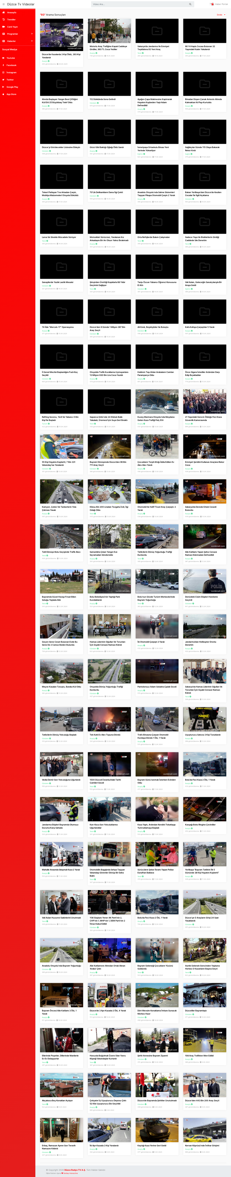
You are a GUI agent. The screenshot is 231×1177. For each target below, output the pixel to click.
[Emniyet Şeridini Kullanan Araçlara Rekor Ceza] (204, 446)
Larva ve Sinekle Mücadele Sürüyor (59, 237)
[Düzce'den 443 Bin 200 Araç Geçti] (204, 1085)
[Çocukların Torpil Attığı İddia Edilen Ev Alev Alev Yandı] (157, 446)
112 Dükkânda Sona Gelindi (103, 99)
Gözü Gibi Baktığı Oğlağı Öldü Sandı (107, 147)
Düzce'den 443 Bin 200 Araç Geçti (202, 1100)
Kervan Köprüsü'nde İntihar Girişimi (202, 1145)
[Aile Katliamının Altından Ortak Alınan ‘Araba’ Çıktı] (109, 950)
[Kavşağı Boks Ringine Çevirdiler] (204, 809)
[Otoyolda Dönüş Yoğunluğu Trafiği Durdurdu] (109, 671)
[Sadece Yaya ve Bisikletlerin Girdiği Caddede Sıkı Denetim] (204, 221)
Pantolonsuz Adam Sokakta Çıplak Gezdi (157, 686)
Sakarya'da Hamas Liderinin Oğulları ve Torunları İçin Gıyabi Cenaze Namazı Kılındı (203, 689)
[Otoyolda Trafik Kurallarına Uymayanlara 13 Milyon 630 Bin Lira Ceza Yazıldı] (109, 356)
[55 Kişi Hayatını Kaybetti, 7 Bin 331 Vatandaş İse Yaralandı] (61, 446)
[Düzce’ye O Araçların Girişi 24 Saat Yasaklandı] (204, 902)
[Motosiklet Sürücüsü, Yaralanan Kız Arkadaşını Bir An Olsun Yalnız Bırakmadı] (109, 221)
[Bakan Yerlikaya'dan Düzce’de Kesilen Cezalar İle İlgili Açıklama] (204, 176)
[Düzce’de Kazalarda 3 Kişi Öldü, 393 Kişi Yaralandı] (61, 34)
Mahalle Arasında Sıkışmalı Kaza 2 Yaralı (61, 869)
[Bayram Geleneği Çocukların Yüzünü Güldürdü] (157, 950)
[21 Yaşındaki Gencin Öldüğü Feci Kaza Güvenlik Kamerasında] (204, 401)
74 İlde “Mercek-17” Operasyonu (58, 327)
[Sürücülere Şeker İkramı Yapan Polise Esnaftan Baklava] (157, 854)
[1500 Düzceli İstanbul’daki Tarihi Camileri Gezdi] (109, 764)
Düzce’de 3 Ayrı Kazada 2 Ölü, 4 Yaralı (108, 1010)
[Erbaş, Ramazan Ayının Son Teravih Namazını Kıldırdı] (61, 1130)
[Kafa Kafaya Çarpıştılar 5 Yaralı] (204, 311)
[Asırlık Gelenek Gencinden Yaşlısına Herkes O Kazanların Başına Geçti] (204, 950)
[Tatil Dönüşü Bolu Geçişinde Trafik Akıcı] (61, 536)
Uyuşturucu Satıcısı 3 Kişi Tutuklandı (202, 734)
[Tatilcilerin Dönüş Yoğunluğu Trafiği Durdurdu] (157, 536)
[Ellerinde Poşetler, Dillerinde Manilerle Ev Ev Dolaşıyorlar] (61, 1040)
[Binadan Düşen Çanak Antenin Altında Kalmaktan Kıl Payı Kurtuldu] (204, 83)
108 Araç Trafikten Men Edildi (199, 1055)
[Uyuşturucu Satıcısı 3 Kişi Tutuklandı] (204, 719)
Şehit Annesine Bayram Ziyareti (153, 1055)
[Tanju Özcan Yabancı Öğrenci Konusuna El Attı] (157, 266)
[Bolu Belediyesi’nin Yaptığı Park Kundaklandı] (109, 581)
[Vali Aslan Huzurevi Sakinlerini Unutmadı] (61, 902)
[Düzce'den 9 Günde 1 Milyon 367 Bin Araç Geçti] (109, 311)
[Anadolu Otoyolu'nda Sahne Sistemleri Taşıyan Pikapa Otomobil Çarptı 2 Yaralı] (157, 176)
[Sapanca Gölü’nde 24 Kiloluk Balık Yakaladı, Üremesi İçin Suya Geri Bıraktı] (109, 401)
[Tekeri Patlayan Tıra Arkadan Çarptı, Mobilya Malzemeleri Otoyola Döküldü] (61, 176)
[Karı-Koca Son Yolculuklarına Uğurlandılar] (109, 809)
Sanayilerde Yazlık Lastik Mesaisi (57, 282)
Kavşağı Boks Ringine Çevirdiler (200, 824)
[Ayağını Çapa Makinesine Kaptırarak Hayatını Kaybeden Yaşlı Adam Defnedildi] (157, 83)
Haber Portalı (221, 4)
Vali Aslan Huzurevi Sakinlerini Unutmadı (61, 917)
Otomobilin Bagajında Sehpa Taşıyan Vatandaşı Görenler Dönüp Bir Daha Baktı (107, 872)
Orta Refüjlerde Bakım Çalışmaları (154, 237)
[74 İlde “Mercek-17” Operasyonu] (61, 311)
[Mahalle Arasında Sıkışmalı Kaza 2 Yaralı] (61, 854)
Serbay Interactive (70, 1173)
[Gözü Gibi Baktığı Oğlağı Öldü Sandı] (109, 131)
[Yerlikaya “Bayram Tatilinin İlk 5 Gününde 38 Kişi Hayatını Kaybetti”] (204, 854)
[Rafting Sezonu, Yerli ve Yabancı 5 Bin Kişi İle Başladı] (61, 401)
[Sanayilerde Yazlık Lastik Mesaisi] (61, 266)
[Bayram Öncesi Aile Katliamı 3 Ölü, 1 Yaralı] (61, 995)
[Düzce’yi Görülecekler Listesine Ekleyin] (61, 131)
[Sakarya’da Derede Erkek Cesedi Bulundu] (204, 491)
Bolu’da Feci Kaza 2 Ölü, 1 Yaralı (200, 779)
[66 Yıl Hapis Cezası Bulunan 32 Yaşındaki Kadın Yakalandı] (204, 30)
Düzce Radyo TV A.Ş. (75, 1170)
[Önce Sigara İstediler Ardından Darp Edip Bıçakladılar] (204, 356)
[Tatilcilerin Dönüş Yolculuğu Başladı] (61, 719)
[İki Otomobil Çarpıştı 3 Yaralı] (157, 626)
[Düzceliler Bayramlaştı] (204, 995)
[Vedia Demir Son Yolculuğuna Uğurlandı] (61, 764)
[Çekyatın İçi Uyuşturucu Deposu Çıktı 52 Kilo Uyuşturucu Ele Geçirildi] (109, 1085)
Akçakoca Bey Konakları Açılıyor (57, 1100)
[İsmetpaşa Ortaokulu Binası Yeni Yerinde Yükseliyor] (157, 131)
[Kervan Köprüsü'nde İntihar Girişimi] (204, 1130)
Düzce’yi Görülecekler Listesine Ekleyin (61, 147)
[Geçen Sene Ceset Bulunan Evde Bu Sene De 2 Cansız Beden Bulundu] (61, 626)
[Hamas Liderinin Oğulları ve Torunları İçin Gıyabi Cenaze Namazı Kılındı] (109, 626)
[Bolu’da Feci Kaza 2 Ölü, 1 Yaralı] (204, 764)
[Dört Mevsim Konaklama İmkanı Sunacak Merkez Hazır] (157, 995)
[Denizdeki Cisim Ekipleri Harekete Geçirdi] (204, 581)
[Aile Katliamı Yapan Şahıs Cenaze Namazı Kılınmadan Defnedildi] (204, 536)
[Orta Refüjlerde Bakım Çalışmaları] (157, 221)
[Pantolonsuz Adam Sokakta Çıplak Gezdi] (157, 671)
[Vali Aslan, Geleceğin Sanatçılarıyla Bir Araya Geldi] (204, 266)
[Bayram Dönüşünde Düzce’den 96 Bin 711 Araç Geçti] (109, 446)
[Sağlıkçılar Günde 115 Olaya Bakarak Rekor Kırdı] (204, 131)
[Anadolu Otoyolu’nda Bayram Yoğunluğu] (61, 950)
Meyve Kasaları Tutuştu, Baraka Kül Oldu (61, 686)
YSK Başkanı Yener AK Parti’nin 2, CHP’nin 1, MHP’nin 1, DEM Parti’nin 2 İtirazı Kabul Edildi (107, 920)
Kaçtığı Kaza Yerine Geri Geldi (152, 1145)
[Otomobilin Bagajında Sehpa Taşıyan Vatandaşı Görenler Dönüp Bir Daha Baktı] (109, 854)
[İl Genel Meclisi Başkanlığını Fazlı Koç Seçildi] (61, 356)
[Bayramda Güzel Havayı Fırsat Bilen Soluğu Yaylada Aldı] (61, 581)
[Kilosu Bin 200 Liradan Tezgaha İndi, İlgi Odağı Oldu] (109, 491)
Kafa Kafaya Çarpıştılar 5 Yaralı (199, 327)
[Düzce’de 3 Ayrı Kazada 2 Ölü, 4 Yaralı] (109, 995)
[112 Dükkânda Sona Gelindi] (109, 83)
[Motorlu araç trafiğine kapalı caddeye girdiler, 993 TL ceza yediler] (109, 30)
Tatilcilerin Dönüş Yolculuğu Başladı (59, 734)
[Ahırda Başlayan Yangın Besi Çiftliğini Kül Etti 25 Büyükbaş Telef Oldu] (61, 83)
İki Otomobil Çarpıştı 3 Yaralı (151, 642)
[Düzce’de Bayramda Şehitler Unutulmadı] (157, 1085)
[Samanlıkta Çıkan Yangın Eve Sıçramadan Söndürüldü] (109, 536)
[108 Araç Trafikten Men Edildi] (204, 1040)
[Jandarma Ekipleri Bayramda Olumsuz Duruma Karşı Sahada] (61, 809)
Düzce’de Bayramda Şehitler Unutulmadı (157, 1100)
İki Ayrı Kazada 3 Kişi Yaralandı (104, 1145)
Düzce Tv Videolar (20, 4)
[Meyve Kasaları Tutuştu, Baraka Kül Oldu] (61, 671)
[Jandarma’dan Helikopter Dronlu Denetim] (204, 626)
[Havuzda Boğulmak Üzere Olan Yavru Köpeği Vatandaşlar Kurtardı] (109, 1040)
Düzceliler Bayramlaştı (196, 1010)
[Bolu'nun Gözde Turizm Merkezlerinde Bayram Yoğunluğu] (157, 581)
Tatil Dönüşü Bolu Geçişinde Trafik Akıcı (61, 552)
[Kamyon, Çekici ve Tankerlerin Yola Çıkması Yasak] (61, 491)
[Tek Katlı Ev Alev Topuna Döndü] (109, 719)
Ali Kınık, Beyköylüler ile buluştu (153, 327)
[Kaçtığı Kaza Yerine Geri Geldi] (157, 1130)
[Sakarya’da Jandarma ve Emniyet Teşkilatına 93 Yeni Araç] (157, 30)
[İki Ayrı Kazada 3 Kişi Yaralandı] (109, 1130)
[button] (17, 33)
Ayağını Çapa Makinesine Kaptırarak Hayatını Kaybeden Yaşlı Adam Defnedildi (155, 102)
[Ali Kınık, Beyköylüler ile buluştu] (157, 311)
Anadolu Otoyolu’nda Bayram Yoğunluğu (61, 965)
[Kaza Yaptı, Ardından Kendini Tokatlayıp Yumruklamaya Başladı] (157, 809)
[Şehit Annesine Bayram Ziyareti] (157, 1040)
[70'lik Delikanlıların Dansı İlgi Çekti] (109, 176)
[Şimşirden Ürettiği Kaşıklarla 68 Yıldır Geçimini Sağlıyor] (109, 266)
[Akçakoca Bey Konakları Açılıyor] (61, 1085)
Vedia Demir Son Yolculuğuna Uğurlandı (61, 779)
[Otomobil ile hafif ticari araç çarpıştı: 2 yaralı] (157, 491)
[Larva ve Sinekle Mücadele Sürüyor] (61, 221)
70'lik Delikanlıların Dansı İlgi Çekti (106, 192)
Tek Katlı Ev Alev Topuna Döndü (105, 734)
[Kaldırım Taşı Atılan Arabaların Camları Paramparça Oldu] (157, 356)
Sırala (220, 14)
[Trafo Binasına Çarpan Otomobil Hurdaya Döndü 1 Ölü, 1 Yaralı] (157, 719)
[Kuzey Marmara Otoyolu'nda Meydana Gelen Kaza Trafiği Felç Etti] (157, 401)
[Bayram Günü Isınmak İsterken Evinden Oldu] (157, 764)
